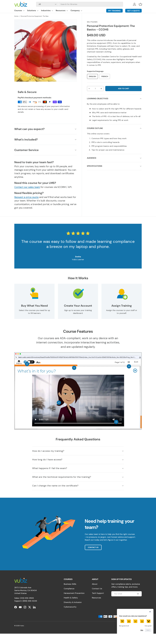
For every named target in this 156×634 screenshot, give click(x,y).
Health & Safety (71, 597)
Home (16, 16)
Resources (60, 10)
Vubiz (22, 626)
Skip (141, 630)
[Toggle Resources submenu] (67, 10)
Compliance (69, 588)
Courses (18, 10)
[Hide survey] (150, 612)
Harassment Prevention (74, 593)
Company (75, 10)
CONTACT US (93, 547)
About (94, 584)
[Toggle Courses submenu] (23, 10)
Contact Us (97, 588)
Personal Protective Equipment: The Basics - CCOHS (35, 16)
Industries (46, 10)
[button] (140, 4)
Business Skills (70, 584)
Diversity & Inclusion (73, 602)
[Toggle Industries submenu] (52, 10)
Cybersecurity (70, 607)
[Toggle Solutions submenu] (37, 10)
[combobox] (79, 4)
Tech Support (98, 593)
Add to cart (123, 88)
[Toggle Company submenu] (81, 10)
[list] (45, 51)
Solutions (31, 10)
